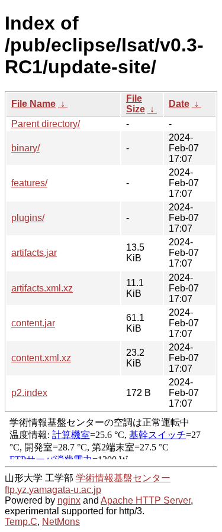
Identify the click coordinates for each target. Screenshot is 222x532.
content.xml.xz (41, 358)
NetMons (61, 522)
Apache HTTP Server (146, 500)
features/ (29, 183)
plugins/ (27, 218)
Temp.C (21, 522)
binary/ (25, 148)
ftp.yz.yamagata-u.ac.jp (53, 490)
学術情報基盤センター (123, 478)
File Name (33, 104)
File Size (135, 103)
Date (179, 104)
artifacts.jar (34, 253)
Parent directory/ (45, 124)
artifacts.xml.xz (42, 288)
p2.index (29, 393)
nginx (69, 500)
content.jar (33, 323)
